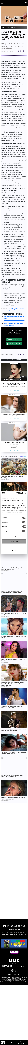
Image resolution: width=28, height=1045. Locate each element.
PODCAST (5, 933)
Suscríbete (14, 952)
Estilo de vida (8, 27)
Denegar (14, 550)
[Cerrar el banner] (25, 493)
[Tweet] (18, 51)
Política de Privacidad (14, 975)
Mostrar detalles (19, 536)
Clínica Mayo (12, 309)
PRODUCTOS (5, 935)
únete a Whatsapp (15, 343)
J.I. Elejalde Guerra (7, 311)
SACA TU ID (13, 935)
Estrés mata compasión (10, 321)
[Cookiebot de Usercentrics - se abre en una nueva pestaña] (17, 493)
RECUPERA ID (22, 935)
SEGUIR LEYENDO (14, 390)
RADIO (11, 933)
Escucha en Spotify (15, 339)
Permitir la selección (14, 546)
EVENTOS (22, 933)
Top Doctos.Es (20, 309)
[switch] (24, 522)
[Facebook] (16, 51)
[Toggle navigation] (2, 3)
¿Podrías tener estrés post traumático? (14, 320)
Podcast (14, 363)
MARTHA (16, 933)
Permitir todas (14, 541)
